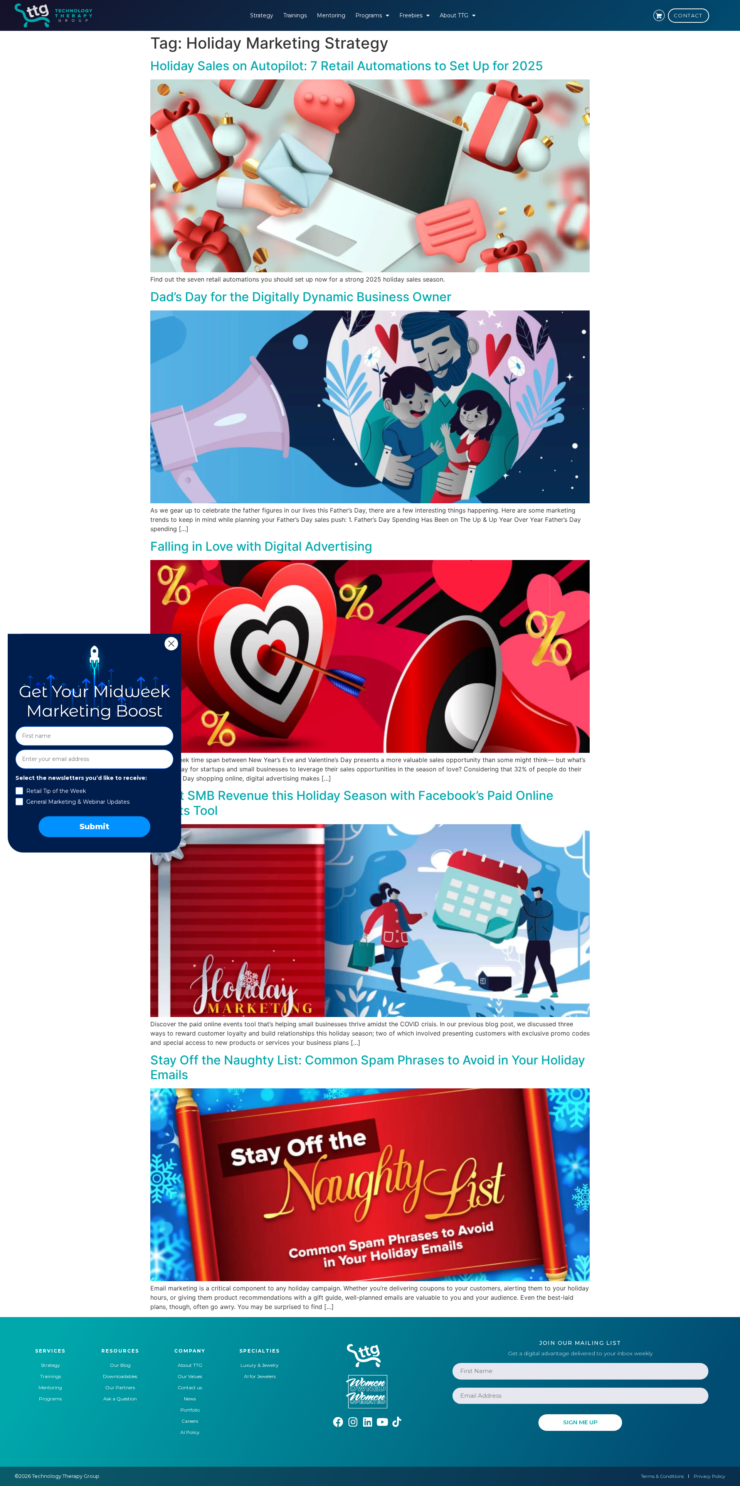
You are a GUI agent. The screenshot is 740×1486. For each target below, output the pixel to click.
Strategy (261, 15)
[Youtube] (382, 1422)
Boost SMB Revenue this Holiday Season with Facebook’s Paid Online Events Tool (351, 803)
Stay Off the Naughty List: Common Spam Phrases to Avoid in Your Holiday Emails (367, 1067)
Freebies (410, 15)
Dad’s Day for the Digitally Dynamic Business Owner (300, 296)
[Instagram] (353, 1422)
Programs (368, 15)
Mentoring (331, 15)
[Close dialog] (171, 643)
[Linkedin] (367, 1422)
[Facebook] (338, 1422)
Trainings (295, 15)
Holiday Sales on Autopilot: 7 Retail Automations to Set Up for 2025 (346, 65)
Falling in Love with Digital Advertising (261, 546)
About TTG (454, 15)
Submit (94, 826)
